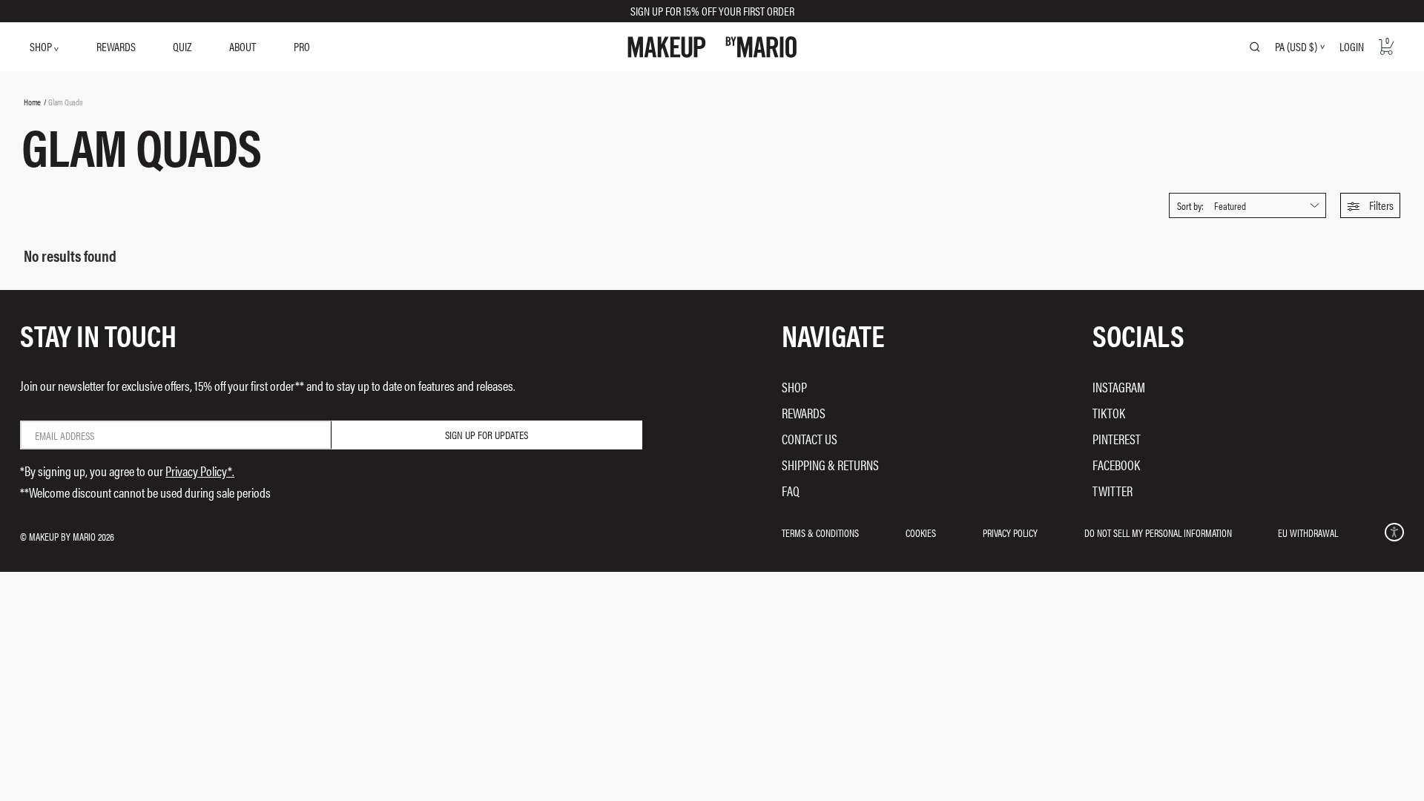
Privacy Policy (1010, 532)
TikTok (1108, 412)
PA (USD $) (1296, 47)
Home (32, 101)
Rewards (803, 412)
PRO (302, 46)
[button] (1370, 205)
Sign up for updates (486, 434)
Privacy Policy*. (199, 470)
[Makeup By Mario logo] (712, 47)
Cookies (921, 532)
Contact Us (809, 438)
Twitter (1112, 490)
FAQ (791, 490)
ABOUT (242, 46)
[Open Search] (1255, 47)
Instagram (1118, 387)
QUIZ (182, 46)
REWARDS (116, 46)
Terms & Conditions (820, 532)
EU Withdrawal (1308, 532)
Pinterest (1116, 438)
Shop (794, 387)
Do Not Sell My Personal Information (1158, 532)
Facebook (1116, 464)
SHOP (42, 46)
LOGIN (1351, 46)
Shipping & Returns (830, 464)
